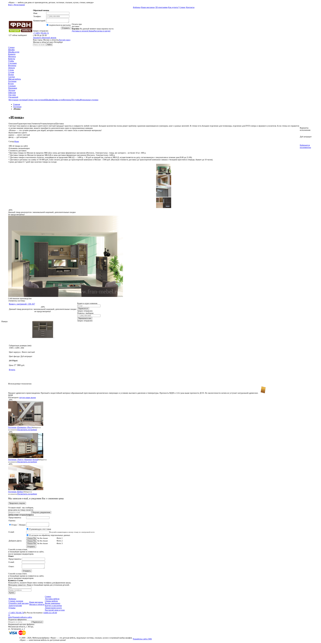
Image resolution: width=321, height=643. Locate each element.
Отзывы (12, 608)
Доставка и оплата (80, 31)
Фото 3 (59, 543)
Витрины (12, 65)
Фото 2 (59, 541)
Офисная (12, 93)
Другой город (64, 40)
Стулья (11, 72)
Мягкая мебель (14, 79)
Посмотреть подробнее (27, 430)
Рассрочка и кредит (102, 31)
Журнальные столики (89, 100)
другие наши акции (27, 397)
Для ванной (13, 97)
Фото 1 (59, 538)
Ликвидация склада (53, 608)
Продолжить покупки (17, 503)
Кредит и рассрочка (53, 605)
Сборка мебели (51, 601)
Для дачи (12, 95)
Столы (11, 70)
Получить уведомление (41, 512)
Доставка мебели (52, 599)
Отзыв (14, 525)
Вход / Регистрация (16, 5)
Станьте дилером (16, 601)
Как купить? (173, 7)
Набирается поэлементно (305, 146)
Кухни (11, 83)
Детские (11, 90)
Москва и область (36, 604)
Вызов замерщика (52, 603)
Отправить (66, 28)
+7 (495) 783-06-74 (41, 33)
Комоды (11, 59)
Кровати (11, 54)
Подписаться (83, 308)
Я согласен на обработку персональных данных (49, 535)
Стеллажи (12, 63)
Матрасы (12, 56)
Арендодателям (15, 605)
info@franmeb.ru (15, 617)
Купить (12, 370)
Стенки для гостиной (36, 100)
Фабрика (136, 7)
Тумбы (11, 61)
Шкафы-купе (13, 52)
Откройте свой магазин (19, 603)
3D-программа (161, 7)
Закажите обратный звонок (44, 38)
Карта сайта (27, 617)
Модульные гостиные (18, 100)
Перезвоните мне (84, 318)
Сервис (182, 7)
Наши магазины (148, 7)
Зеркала (11, 68)
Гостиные (12, 81)
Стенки (11, 47)
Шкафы (11, 50)
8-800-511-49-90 (50, 613)
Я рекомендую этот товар (40, 529)
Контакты (190, 7)
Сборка (91, 31)
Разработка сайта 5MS (142, 639)
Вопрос (22, 525)
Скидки (11, 77)
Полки (11, 74)
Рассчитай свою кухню (55, 610)
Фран (16, 141)
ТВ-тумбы (75, 100)
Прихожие (12, 88)
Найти (49, 45)
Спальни (12, 86)
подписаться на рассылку (60, 25)
